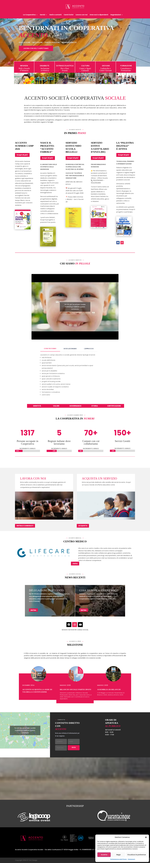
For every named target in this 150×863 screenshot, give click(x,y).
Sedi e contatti (55, 15)
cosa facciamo (50, 348)
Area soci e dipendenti (99, 15)
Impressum (131, 859)
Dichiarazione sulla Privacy (118, 859)
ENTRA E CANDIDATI (25, 526)
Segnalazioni (115, 15)
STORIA (94, 406)
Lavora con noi (81, 15)
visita (75, 563)
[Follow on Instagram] (122, 242)
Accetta (104, 855)
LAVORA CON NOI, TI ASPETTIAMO (35, 48)
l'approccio (89, 349)
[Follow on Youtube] (80, 624)
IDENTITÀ (37, 406)
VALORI (56, 406)
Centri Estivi (68, 15)
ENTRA (33, 610)
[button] (146, 837)
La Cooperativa (29, 15)
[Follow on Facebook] (118, 242)
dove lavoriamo (70, 349)
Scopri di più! (22, 155)
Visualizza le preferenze (136, 855)
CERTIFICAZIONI (114, 406)
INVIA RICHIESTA (73, 748)
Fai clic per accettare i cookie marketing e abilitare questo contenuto (75, 306)
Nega (118, 855)
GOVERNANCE (75, 406)
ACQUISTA (82, 526)
